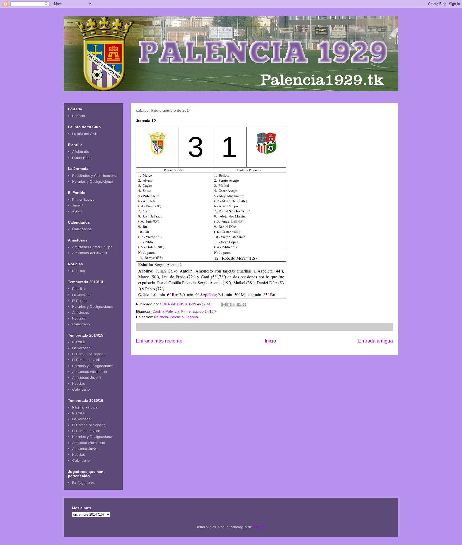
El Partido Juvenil (86, 360)
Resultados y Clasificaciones (95, 176)
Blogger (259, 527)
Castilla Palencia (165, 311)
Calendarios (82, 229)
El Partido (80, 301)
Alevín (77, 211)
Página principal (85, 407)
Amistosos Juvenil (86, 378)
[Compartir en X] (234, 304)
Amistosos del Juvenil (89, 253)
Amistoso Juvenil (85, 449)
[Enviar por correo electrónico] (224, 304)
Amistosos (80, 312)
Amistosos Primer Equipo (92, 247)
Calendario (81, 324)
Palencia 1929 (70, 22)
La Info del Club (84, 134)
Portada (78, 116)
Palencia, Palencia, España (176, 317)
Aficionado (80, 152)
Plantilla (78, 289)
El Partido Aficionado (89, 354)
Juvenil (77, 205)
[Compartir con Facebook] (239, 304)
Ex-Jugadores (83, 483)
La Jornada (81, 295)
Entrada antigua (375, 341)
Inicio (270, 341)
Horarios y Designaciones (93, 182)
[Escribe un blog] (229, 304)
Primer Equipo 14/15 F (199, 311)
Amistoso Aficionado (88, 443)
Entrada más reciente (159, 341)
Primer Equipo (83, 199)
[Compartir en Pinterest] (244, 304)
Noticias (78, 271)
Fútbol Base (81, 158)
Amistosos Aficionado (89, 372)
